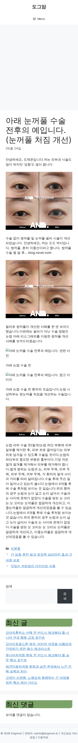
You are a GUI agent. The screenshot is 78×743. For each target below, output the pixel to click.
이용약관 (43, 737)
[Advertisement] (39, 65)
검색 (9, 586)
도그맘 (39, 6)
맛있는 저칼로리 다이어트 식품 (33, 566)
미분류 (15, 549)
